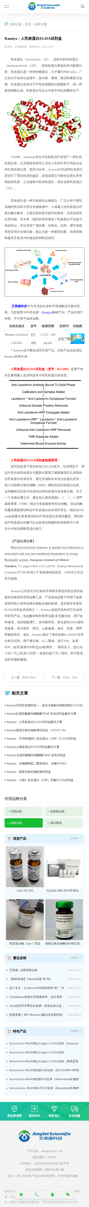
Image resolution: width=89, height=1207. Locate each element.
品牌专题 (40, 24)
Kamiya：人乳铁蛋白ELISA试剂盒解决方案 (34, 722)
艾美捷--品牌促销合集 (23, 970)
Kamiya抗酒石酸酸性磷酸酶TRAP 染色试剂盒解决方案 (41, 713)
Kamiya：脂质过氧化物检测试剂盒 (29, 771)
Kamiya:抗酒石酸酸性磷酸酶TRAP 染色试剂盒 (36, 755)
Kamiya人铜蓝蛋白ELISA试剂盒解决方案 (33, 746)
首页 (28, 24)
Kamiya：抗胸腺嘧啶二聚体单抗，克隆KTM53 (36, 763)
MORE (74, 838)
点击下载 (64, 338)
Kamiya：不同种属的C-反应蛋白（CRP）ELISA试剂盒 (41, 738)
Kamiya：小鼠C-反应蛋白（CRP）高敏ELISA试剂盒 (40, 780)
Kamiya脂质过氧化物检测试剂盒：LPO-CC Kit (36, 730)
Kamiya (47, 312)
